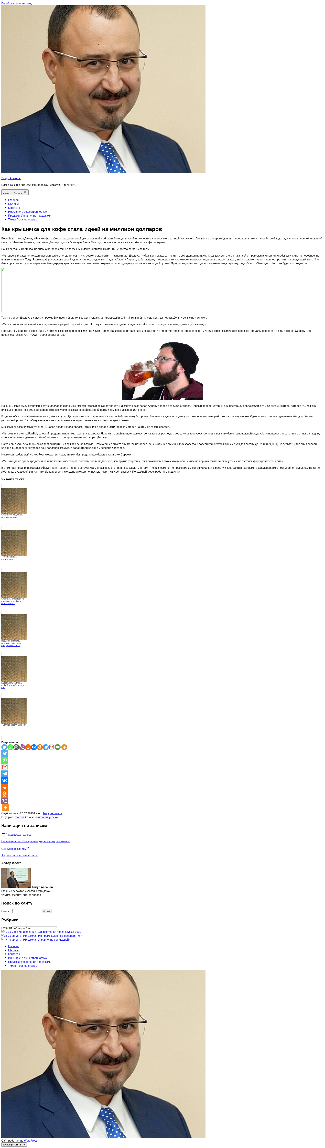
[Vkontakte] (34, 747)
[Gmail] (52, 747)
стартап (20, 817)
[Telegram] (46, 747)
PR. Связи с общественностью (27, 212)
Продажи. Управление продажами (29, 215)
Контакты (14, 208)
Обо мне (13, 204)
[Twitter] (4, 747)
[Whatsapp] (10, 747)
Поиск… (6, 911)
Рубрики (6, 928)
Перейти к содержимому (16, 3)
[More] (64, 747)
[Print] (28, 747)
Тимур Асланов (11, 178)
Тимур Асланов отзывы (23, 219)
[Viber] (22, 747)
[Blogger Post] (16, 747)
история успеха (48, 817)
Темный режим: (11, 1144)
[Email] (58, 747)
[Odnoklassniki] (40, 747)
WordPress (30, 1140)
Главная (13, 200)
